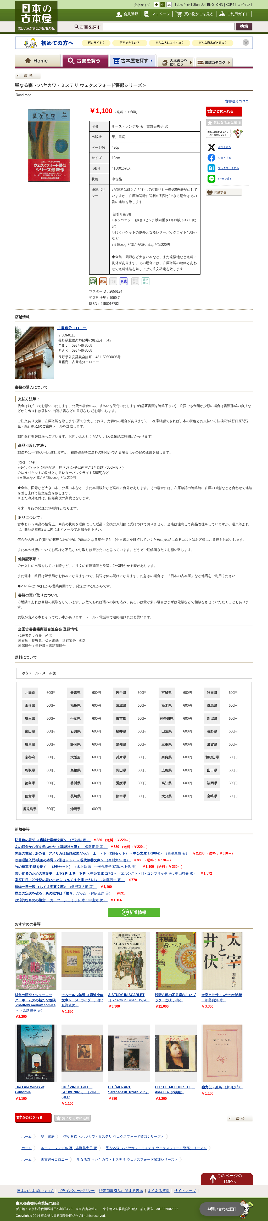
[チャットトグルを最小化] (242, 1203)
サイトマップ (185, 1191)
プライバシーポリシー (76, 1191)
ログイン (243, 4)
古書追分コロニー (238, 101)
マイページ (161, 14)
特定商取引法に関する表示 (121, 1191)
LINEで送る (225, 178)
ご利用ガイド (238, 14)
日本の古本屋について (35, 1191)
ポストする (224, 147)
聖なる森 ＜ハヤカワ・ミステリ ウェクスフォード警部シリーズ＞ (113, 1136)
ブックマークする (228, 168)
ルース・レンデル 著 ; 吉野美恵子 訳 (69, 1148)
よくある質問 (159, 1191)
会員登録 (131, 14)
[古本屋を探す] (133, 60)
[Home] (38, 60)
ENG (210, 4)
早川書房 (47, 1136)
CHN (219, 4)
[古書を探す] (86, 60)
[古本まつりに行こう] (176, 62)
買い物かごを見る (199, 14)
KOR (229, 4)
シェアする (224, 157)
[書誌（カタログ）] (215, 62)
